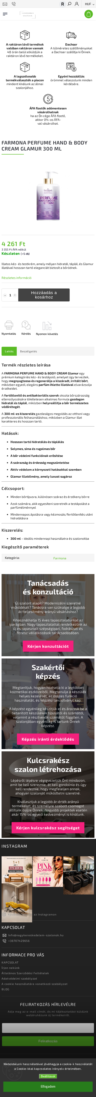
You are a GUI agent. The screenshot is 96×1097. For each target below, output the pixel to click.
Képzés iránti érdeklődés (48, 739)
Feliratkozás (48, 1041)
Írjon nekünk (11, 968)
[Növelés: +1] (15, 295)
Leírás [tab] (9, 351)
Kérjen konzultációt (48, 646)
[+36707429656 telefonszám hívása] (14, 4)
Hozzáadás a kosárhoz (44, 294)
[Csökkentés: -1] (5, 295)
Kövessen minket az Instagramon (32, 914)
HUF (88, 4)
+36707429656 (19, 940)
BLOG (5, 989)
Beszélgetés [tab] (28, 351)
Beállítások (48, 1076)
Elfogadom (48, 1086)
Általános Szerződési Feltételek (25, 973)
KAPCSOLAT (10, 962)
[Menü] (5, 13)
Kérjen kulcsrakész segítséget (48, 827)
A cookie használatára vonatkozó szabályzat (35, 984)
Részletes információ (16, 278)
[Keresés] (69, 4)
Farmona (59, 558)
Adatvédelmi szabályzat (19, 978)
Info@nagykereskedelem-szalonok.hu (36, 935)
